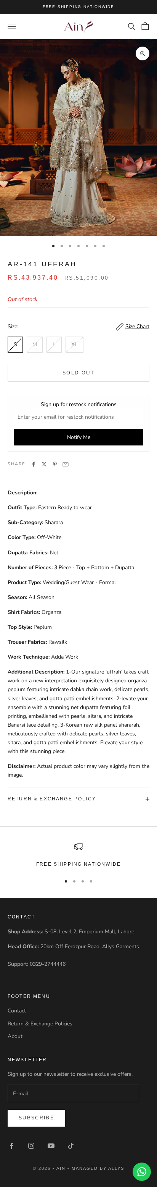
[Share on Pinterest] (55, 464)
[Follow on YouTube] (51, 1146)
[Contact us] (142, 1172)
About (15, 1036)
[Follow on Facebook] (11, 1146)
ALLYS (116, 1168)
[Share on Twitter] (44, 464)
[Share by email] (65, 464)
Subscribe (36, 1117)
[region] (78, 855)
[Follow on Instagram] (31, 1146)
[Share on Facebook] (33, 464)
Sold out (78, 372)
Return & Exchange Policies (40, 1023)
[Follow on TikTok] (71, 1146)
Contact (17, 1010)
